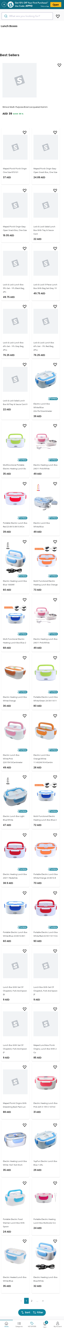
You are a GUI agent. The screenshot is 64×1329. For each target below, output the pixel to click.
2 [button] (31, 1301)
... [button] (37, 1301)
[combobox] (27, 16)
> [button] (43, 1301)
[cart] (57, 16)
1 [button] (26, 1301)
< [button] (21, 1301)
